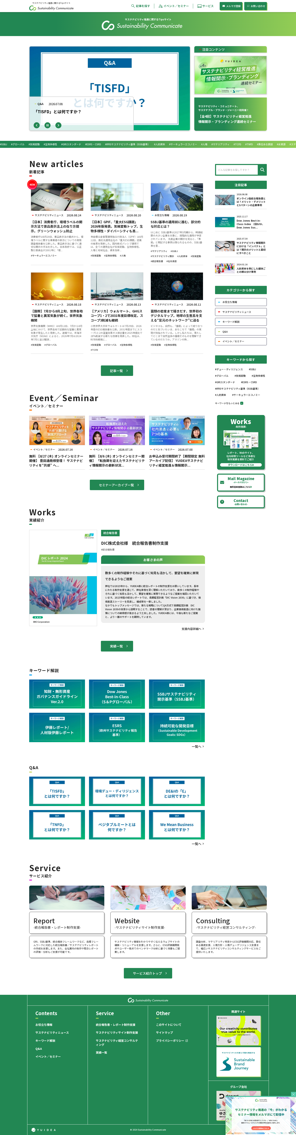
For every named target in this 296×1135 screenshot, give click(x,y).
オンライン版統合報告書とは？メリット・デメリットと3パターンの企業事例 (251, 202)
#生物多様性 (110, 255)
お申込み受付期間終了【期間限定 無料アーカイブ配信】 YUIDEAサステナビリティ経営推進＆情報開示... (177, 460)
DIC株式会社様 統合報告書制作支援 (134, 543)
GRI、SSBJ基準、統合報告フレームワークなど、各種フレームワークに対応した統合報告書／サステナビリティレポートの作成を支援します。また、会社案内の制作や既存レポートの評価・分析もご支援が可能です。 (65, 946)
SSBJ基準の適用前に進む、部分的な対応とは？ (176, 224)
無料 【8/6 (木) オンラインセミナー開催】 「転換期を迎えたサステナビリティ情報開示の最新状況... (117, 460)
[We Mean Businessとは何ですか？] (177, 824)
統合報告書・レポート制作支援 (115, 1025)
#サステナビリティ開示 (162, 256)
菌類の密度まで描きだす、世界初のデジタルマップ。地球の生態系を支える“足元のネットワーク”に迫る (176, 315)
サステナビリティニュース (52, 1032)
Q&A (38, 1049)
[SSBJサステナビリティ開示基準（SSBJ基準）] (177, 694)
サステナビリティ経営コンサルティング (117, 1043)
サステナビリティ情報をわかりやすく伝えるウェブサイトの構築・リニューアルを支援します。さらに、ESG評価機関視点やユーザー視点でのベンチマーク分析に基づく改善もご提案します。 (147, 946)
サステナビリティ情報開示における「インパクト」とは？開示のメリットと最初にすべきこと (251, 247)
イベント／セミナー (48, 1056)
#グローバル (50, 344)
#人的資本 (182, 256)
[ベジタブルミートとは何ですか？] (117, 824)
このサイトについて (168, 1025)
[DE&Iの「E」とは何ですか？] (177, 791)
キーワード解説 (45, 1041)
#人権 (123, 255)
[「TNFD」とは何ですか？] (57, 824)
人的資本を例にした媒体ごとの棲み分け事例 (251, 270)
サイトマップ (164, 1032)
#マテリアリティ (159, 251)
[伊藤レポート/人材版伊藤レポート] (57, 727)
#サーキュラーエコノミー (44, 255)
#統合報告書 (157, 261)
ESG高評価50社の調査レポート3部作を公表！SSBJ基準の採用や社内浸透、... (80, 114)
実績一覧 (101, 1052)
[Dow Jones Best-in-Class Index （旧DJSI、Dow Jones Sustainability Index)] (117, 694)
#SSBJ (174, 251)
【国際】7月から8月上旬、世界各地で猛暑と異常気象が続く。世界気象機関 (57, 315)
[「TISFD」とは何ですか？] (57, 791)
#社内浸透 (171, 261)
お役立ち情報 (43, 1025)
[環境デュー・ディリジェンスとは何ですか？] (117, 791)
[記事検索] (262, 170)
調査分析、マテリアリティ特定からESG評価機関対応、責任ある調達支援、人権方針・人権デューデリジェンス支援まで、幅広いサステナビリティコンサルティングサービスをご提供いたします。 (228, 946)
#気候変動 (96, 255)
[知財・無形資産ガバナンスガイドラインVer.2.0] (57, 694)
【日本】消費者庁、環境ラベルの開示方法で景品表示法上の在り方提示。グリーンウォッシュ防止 (56, 226)
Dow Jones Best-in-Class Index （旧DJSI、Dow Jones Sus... (250, 224)
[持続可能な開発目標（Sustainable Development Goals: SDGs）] (177, 727)
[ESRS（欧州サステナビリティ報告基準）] (117, 727)
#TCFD (94, 349)
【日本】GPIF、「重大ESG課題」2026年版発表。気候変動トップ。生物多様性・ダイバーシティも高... (117, 226)
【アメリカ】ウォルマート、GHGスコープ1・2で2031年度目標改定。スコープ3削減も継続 (117, 315)
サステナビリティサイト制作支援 (117, 1032)
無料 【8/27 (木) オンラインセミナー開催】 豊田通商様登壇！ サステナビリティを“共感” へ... (56, 460)
